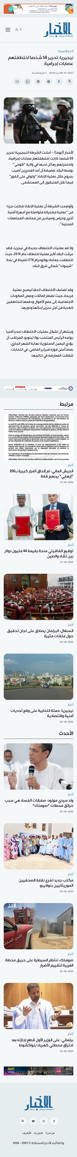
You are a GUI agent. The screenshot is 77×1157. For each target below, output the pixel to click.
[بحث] (16, 29)
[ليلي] (21, 30)
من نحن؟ (50, 1133)
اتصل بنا (38, 1133)
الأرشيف (26, 1133)
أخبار (70, 465)
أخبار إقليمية (65, 51)
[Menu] (8, 30)
